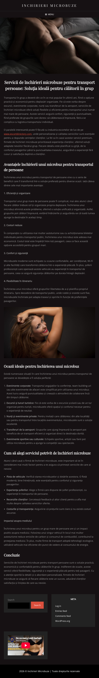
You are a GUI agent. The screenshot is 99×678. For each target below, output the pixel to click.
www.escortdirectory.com (18, 133)
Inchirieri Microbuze (49, 5)
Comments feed (63, 616)
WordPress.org (62, 621)
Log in (58, 606)
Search (11, 599)
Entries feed (61, 611)
